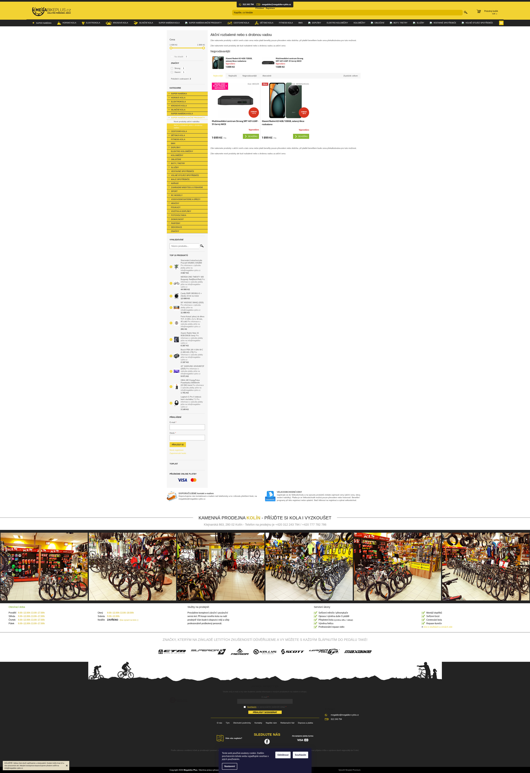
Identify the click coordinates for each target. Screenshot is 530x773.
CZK (494, 14)
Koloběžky (177, 155)
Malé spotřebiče (180, 179)
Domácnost (177, 219)
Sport (174, 191)
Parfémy (175, 223)
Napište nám (271, 723)
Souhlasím (300, 755)
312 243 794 (336, 719)
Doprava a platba (305, 723)
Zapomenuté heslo (178, 453)
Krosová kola (179, 106)
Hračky (175, 203)
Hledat (466, 12)
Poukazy (175, 207)
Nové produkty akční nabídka (186, 121)
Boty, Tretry (178, 163)
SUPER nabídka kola (182, 113)
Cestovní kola (179, 131)
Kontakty (258, 723)
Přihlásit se (178, 444)
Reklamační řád (287, 723)
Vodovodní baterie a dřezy (185, 199)
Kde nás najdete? (234, 738)
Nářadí (174, 183)
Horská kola (178, 98)
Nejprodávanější (249, 76)
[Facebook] (267, 741)
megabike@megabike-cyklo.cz (345, 715)
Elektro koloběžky (182, 151)
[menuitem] (41, 22)
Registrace (270, 8)
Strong (179, 68)
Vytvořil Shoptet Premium (350, 770)
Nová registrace (176, 450)
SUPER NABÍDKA (179, 93)
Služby (175, 167)
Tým (228, 723)
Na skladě (180, 56)
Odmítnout (282, 755)
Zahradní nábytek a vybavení (187, 187)
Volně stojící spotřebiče (185, 175)
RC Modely (176, 195)
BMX (173, 143)
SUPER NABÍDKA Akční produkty (188, 117)
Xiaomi (179, 72)
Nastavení (229, 766)
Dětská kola (178, 135)
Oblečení (176, 159)
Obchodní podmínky (242, 723)
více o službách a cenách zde (437, 627)
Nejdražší (232, 76)
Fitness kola (178, 139)
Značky (175, 231)
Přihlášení (259, 8)
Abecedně (266, 76)
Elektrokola (178, 102)
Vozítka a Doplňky (181, 211)
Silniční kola (178, 110)
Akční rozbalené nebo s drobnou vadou (188, 126)
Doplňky (175, 147)
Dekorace (176, 227)
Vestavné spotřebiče (182, 171)
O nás (219, 723)
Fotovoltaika (178, 215)
